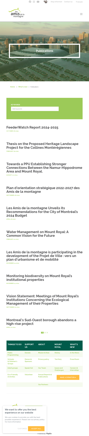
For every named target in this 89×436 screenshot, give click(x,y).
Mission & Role (43, 353)
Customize (22, 429)
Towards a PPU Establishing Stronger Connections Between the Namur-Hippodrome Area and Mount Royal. (44, 167)
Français (79, 2)
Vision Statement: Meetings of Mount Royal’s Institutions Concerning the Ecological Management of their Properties (42, 299)
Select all (15, 112)
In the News (74, 353)
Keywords (15, 105)
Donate (27, 353)
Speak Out (29, 368)
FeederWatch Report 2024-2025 (32, 127)
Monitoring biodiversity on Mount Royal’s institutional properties (39, 278)
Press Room (74, 359)
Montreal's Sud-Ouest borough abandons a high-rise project (41, 322)
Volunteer (29, 374)
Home (12, 87)
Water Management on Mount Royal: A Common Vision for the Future (37, 234)
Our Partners (43, 384)
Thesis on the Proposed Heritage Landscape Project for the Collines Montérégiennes (42, 145)
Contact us (68, 2)
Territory (58, 359)
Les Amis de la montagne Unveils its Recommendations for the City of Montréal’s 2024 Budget (42, 211)
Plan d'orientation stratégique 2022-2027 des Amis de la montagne (43, 190)
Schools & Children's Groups (12, 361)
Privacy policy (43, 359)
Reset (22, 112)
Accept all (36, 429)
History (57, 353)
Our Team (42, 368)
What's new (22, 87)
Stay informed (56, 2)
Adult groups (13, 368)
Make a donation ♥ (68, 377)
